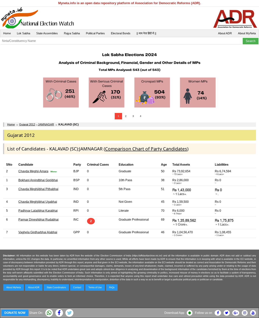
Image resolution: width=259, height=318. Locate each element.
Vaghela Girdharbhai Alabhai (37, 232)
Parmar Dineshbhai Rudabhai (38, 219)
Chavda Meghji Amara (33, 171)
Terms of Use (95, 287)
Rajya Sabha (72, 33)
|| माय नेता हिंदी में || (146, 33)
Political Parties (95, 33)
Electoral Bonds (120, 33)
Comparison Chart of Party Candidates (146, 149)
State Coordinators (56, 287)
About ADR (225, 33)
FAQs (112, 287)
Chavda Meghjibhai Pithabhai (38, 189)
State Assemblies (47, 33)
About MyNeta (247, 33)
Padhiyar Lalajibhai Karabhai (38, 210)
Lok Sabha (23, 33)
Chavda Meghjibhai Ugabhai (37, 201)
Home (7, 33)
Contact (77, 287)
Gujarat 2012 (27, 124)
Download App (174, 312)
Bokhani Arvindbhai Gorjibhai (38, 180)
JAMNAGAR (46, 124)
